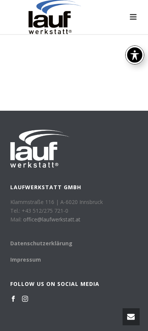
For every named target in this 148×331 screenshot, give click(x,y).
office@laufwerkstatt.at (51, 219)
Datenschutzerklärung (41, 243)
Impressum (25, 259)
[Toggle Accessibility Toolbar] (135, 55)
